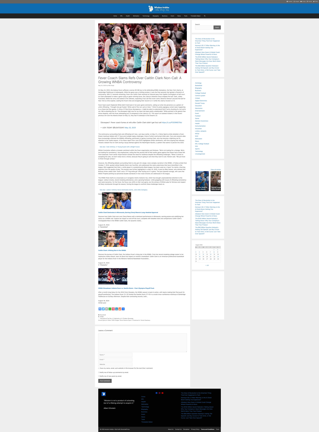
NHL (196, 146)
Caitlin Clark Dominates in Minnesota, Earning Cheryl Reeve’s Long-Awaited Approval (128, 211)
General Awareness (201, 121)
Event (172, 16)
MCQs (197, 133)
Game (197, 118)
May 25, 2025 (130, 127)
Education (198, 106)
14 (210, 254)
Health (128, 16)
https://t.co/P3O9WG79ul (172, 122)
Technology (146, 16)
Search (197, 24)
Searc (217, 27)
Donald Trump (200, 103)
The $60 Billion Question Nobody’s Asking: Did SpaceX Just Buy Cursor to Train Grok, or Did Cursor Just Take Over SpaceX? (196, 415)
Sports (197, 149)
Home (115, 16)
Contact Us (178, 428)
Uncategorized (200, 154)
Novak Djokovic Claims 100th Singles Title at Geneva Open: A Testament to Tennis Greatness (124, 319)
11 (199, 254)
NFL (121, 16)
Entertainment (200, 111)
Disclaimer (186, 428)
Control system (200, 95)
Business (164, 16)
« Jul (207, 265)
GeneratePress (125, 428)
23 (218, 256)
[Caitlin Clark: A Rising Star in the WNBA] (112, 245)
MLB (196, 136)
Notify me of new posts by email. (111, 375)
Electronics (198, 108)
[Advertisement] (208, 285)
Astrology (198, 83)
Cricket (197, 98)
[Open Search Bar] (204, 15)
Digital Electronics (201, 101)
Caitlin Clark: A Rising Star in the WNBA (112, 249)
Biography (156, 16)
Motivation (136, 16)
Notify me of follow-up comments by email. (114, 371)
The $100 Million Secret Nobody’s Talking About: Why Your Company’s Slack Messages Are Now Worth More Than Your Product (197, 408)
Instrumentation (200, 126)
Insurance (198, 128)
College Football (200, 93)
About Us (170, 428)
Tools (185, 16)
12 (203, 254)
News (179, 16)
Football (197, 116)
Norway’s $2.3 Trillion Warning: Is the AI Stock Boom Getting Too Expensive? (207, 48)
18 (199, 256)
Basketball (103, 314)
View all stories (216, 169)
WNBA (102, 316)
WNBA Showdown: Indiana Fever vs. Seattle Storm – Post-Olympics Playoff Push (126, 287)
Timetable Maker (196, 16)
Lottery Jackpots (200, 131)
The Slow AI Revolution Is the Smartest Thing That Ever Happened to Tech (207, 41)
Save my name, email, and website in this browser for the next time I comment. (126, 367)
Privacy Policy (195, 428)
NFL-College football (202, 144)
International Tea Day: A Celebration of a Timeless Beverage (116, 317)
